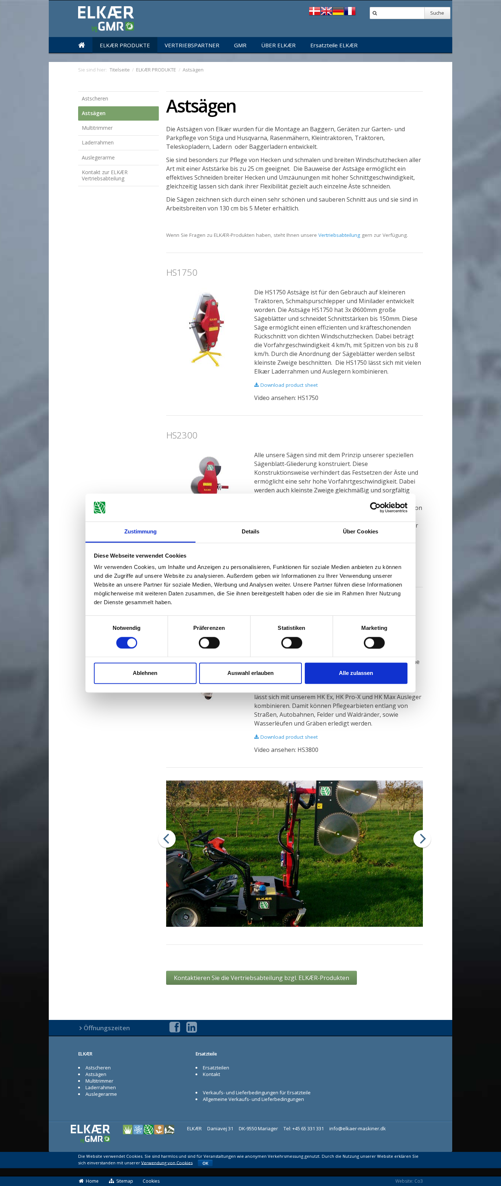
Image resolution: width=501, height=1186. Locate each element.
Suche (437, 13)
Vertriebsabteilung (339, 235)
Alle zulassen (356, 673)
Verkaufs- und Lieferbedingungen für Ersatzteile (257, 1092)
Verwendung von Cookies (167, 1162)
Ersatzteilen (216, 1067)
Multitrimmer (97, 127)
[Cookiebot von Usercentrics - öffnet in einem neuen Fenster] (375, 507)
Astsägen (94, 113)
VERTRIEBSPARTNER (192, 45)
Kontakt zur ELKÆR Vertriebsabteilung (105, 175)
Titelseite (120, 69)
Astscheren (95, 98)
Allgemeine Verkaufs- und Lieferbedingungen (253, 1099)
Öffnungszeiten (107, 1028)
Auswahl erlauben (250, 673)
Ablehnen (145, 673)
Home (92, 1181)
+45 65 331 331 (308, 1128)
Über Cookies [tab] (360, 532)
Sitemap (124, 1181)
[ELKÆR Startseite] (81, 45)
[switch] (209, 643)
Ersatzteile (206, 1053)
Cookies (151, 1181)
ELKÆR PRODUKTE (125, 45)
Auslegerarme (98, 157)
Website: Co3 (409, 1181)
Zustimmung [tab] (140, 532)
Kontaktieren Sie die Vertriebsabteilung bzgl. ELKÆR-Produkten (261, 978)
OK (205, 1163)
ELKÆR (85, 1053)
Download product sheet (288, 385)
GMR (240, 45)
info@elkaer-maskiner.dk (357, 1128)
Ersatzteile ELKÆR (334, 45)
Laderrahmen (98, 142)
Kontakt (211, 1074)
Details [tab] (251, 532)
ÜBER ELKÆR (278, 45)
